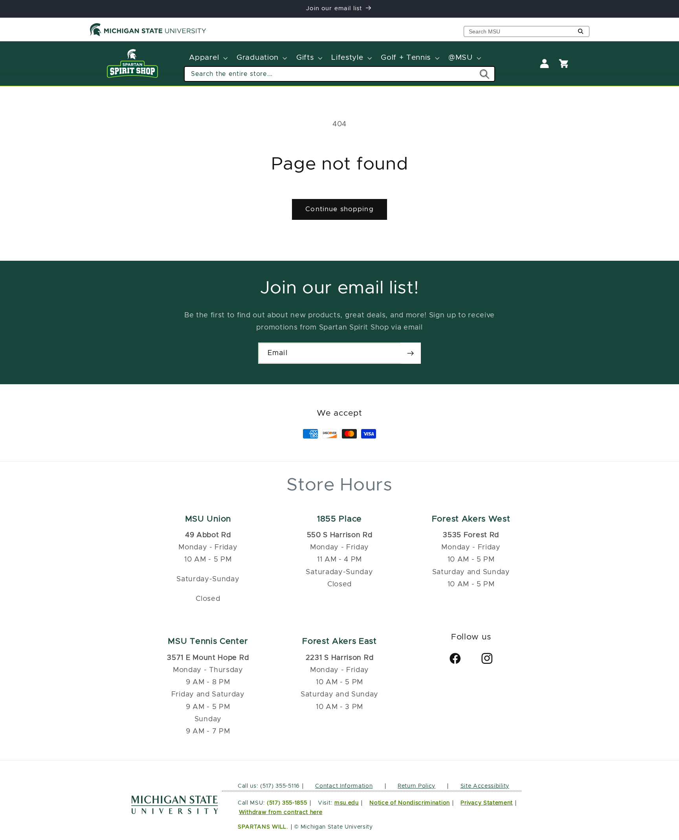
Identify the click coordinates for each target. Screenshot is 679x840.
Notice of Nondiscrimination (409, 803)
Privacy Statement (487, 803)
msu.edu (346, 803)
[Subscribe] (410, 353)
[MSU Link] (174, 812)
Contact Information (344, 786)
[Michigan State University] (148, 34)
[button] (207, 58)
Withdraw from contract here (281, 812)
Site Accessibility (485, 786)
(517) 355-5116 (279, 786)
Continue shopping (339, 209)
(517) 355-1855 (287, 803)
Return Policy (416, 786)
